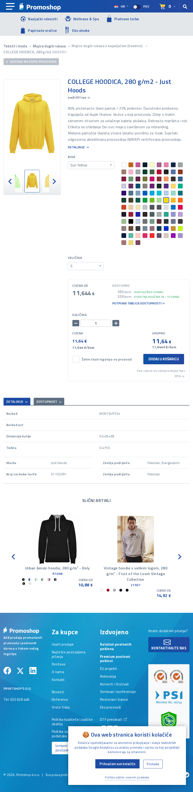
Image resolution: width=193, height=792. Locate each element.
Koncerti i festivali (114, 684)
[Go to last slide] (13, 556)
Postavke (153, 764)
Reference (60, 699)
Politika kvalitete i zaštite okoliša (72, 722)
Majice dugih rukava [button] (50, 46)
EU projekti (108, 669)
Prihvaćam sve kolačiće (117, 764)
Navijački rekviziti (43, 19)
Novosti (58, 692)
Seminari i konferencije (118, 692)
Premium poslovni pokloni (115, 659)
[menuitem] (32, 181)
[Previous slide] (10, 181)
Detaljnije (76, 147)
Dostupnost (47, 401)
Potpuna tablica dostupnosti (137, 303)
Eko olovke (81, 30)
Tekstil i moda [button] (16, 46)
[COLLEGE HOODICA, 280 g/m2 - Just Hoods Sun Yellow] (32, 124)
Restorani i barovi (114, 699)
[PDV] (137, 7)
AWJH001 (59, 52)
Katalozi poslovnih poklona (116, 646)
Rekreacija (108, 676)
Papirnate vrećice (42, 30)
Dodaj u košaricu (164, 359)
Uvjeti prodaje (63, 644)
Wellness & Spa (86, 19)
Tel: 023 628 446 (16, 699)
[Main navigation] (10, 6)
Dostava (58, 664)
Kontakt (58, 680)
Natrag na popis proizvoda (32, 61)
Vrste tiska (61, 707)
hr (123, 6)
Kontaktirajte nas (168, 648)
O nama (58, 672)
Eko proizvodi (110, 707)
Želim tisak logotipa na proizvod (107, 359)
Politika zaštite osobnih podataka (127, 777)
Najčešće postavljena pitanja (68, 654)
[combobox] (91, 165)
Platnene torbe (126, 19)
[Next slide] (54, 181)
